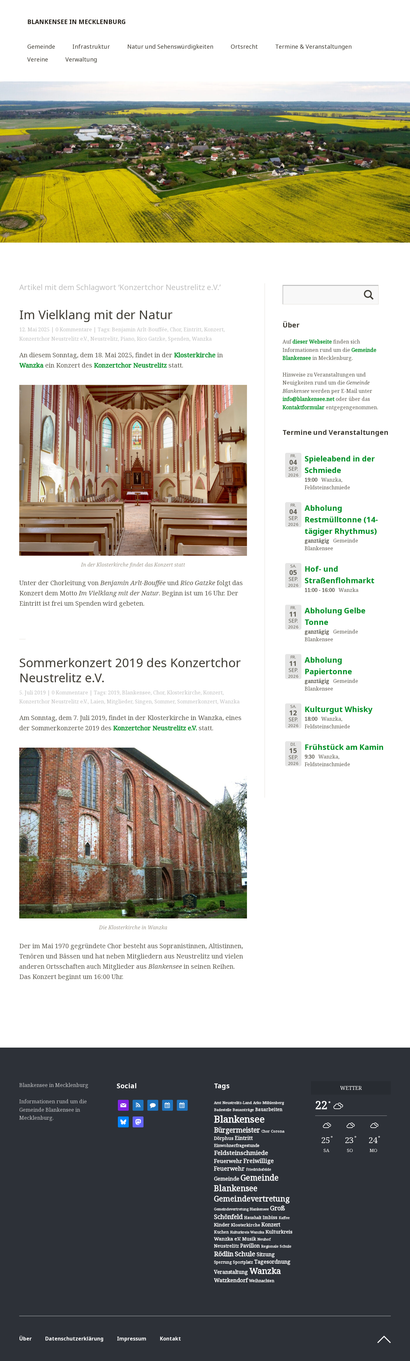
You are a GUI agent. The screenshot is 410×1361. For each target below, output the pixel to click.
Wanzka (202, 338)
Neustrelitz (104, 338)
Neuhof (264, 1239)
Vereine (37, 59)
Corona (277, 1131)
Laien (97, 701)
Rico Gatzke (151, 338)
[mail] (123, 1104)
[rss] (138, 1104)
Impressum (131, 1338)
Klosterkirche (195, 355)
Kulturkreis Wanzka (247, 1232)
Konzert (214, 329)
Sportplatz (243, 1262)
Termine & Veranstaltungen (313, 47)
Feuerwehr (228, 1161)
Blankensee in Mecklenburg (76, 21)
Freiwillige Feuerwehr (244, 1164)
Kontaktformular (303, 407)
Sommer (164, 701)
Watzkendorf (231, 1280)
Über (25, 1338)
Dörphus (224, 1138)
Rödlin (224, 1253)
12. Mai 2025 (34, 329)
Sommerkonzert (197, 701)
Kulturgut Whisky (339, 709)
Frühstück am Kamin (344, 747)
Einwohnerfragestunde (236, 1145)
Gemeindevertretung (252, 1198)
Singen (143, 701)
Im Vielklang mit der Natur (96, 314)
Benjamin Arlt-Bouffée (139, 329)
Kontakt (170, 1338)
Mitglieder (119, 701)
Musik (249, 1239)
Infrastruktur (91, 47)
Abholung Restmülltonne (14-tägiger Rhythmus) (341, 519)
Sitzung (266, 1254)
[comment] (152, 1104)
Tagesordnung (272, 1261)
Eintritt (192, 329)
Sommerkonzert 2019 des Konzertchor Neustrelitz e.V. (130, 669)
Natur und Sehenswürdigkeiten (170, 47)
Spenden (178, 338)
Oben (384, 1339)
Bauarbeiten (269, 1109)
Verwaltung (81, 59)
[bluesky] (123, 1121)
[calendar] (167, 1104)
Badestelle (222, 1109)
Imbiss (270, 1217)
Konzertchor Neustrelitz (130, 365)
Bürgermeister (237, 1129)
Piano (127, 338)
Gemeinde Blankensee (246, 1182)
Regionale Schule (276, 1246)
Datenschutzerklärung (74, 1338)
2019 (113, 692)
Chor (175, 329)
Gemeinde (41, 47)
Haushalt (252, 1217)
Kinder (222, 1224)
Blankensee (136, 692)
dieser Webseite (312, 341)
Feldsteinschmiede (241, 1153)
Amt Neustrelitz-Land (233, 1102)
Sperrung (223, 1262)
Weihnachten (261, 1280)
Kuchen (221, 1232)
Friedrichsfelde (258, 1169)
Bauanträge (243, 1109)
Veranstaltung (231, 1271)
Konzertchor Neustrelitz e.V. (53, 338)
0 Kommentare (73, 329)
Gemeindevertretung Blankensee (241, 1209)
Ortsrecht (244, 47)
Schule (245, 1253)
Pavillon (250, 1245)
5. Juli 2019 (32, 692)
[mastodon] (138, 1121)
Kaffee (284, 1218)
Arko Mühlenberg (268, 1102)
